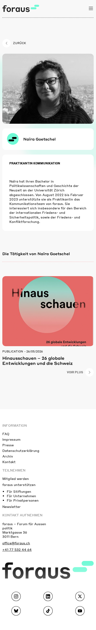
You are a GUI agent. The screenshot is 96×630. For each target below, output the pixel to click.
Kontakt (9, 462)
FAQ (5, 434)
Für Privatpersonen (23, 500)
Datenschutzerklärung (20, 450)
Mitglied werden (15, 478)
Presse (8, 445)
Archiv (7, 456)
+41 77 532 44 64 (17, 549)
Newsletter (11, 506)
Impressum (11, 439)
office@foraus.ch (16, 543)
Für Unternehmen (21, 496)
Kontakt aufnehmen (22, 515)
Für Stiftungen (19, 491)
